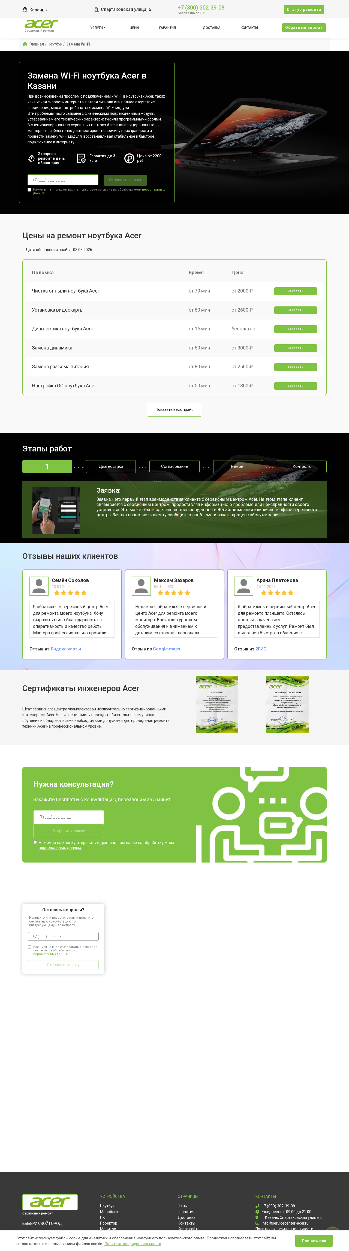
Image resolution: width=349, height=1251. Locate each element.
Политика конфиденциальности (132, 1243)
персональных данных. (60, 847)
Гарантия (167, 28)
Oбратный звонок (304, 27)
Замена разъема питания (60, 366)
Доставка (212, 28)
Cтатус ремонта (304, 9)
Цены (134, 28)
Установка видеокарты (58, 310)
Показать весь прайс (174, 409)
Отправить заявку (125, 180)
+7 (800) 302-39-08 (201, 7)
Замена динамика (52, 348)
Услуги (96, 28)
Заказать (296, 291)
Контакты (249, 28)
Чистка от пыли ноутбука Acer (65, 291)
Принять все (314, 1240)
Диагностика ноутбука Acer (62, 328)
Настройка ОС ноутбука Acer (64, 385)
